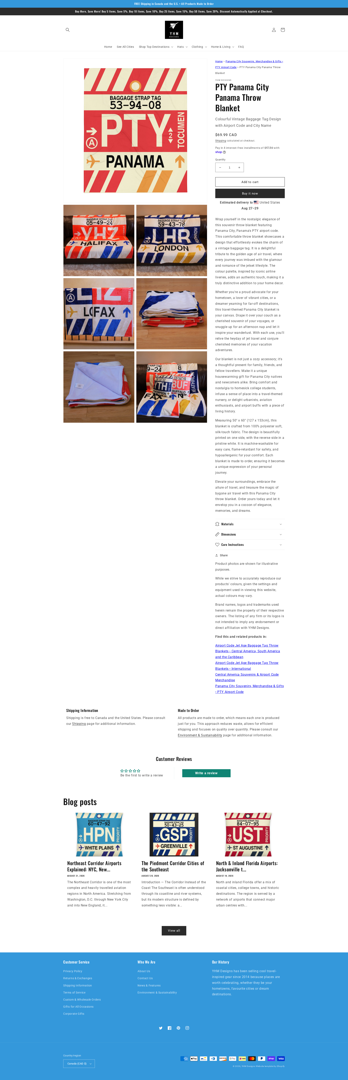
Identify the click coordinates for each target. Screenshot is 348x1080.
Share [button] (224, 555)
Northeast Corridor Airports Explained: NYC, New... (94, 866)
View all (174, 930)
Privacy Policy (72, 971)
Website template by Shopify (270, 1066)
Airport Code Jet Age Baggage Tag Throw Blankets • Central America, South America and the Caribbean (247, 651)
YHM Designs (248, 1066)
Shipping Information (77, 985)
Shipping (220, 140)
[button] (67, 29)
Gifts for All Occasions (78, 1006)
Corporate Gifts (73, 1013)
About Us (144, 971)
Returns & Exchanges (77, 978)
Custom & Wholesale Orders (82, 999)
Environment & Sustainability (200, 735)
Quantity (220, 159)
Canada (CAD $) (77, 1063)
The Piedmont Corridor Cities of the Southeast (173, 866)
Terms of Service (74, 992)
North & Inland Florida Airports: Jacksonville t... (247, 866)
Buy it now (250, 193)
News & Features (149, 985)
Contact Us (145, 978)
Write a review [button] (206, 773)
